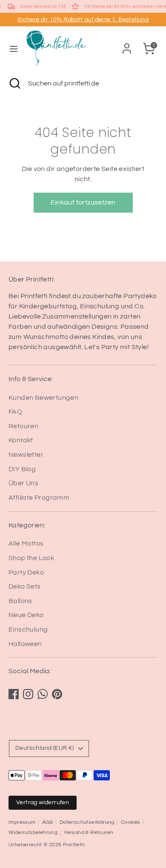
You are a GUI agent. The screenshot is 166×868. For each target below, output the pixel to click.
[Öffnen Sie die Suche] (14, 83)
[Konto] (126, 45)
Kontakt (21, 440)
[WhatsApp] (42, 694)
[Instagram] (28, 694)
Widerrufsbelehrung (33, 832)
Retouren (23, 426)
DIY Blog (22, 469)
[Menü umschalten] (13, 48)
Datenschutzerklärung (87, 822)
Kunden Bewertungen (43, 397)
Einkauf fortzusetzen (83, 202)
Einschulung (28, 629)
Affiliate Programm (39, 497)
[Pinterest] (57, 694)
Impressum (22, 822)
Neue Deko (26, 615)
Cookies (130, 822)
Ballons (20, 601)
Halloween (25, 643)
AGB (47, 822)
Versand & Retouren (88, 832)
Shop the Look (31, 558)
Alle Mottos (26, 543)
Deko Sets (25, 586)
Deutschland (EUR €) (44, 748)
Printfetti (73, 845)
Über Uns (23, 483)
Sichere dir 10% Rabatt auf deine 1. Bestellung (83, 20)
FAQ (15, 411)
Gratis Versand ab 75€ (43, 6)
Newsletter (26, 454)
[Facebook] (14, 694)
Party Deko (26, 572)
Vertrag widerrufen (42, 802)
